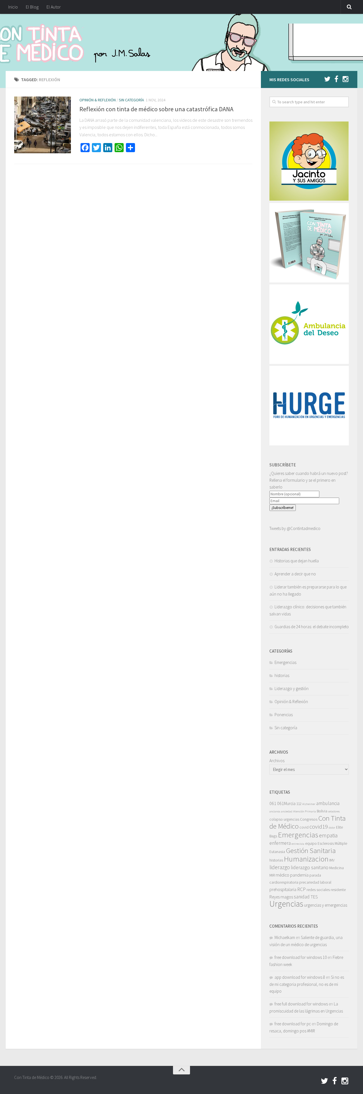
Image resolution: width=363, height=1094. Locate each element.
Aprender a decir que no (295, 574)
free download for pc (293, 1023)
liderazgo (279, 867)
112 (298, 803)
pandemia (299, 875)
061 (272, 803)
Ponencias (284, 714)
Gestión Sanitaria (311, 850)
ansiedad (286, 811)
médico (282, 875)
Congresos (308, 819)
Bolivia (322, 811)
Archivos (276, 760)
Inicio (13, 7)
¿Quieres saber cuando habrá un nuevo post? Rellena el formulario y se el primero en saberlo (308, 480)
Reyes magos (281, 897)
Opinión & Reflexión (97, 99)
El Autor (54, 7)
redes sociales (318, 889)
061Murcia (286, 803)
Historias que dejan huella (297, 560)
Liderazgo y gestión (292, 688)
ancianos (274, 811)
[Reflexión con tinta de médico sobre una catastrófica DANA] (42, 125)
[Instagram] (345, 79)
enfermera (280, 843)
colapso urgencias (284, 819)
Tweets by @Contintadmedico (294, 528)
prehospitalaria (282, 889)
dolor (332, 827)
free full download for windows (301, 1004)
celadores (334, 811)
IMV (332, 860)
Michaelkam (285, 937)
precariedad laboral (315, 882)
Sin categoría (131, 99)
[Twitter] (327, 79)
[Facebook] (336, 79)
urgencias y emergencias (325, 905)
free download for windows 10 (301, 957)
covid (304, 827)
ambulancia (327, 803)
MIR (272, 875)
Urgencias (286, 903)
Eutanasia (277, 851)
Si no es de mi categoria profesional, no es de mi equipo (306, 984)
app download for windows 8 (300, 977)
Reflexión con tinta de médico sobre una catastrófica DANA (156, 109)
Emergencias (285, 662)
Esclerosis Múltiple (332, 843)
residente (338, 889)
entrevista (298, 844)
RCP (301, 889)
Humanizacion (306, 859)
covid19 (318, 826)
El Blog (32, 7)
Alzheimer (308, 804)
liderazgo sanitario (309, 867)
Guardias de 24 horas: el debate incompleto (312, 626)
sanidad (302, 897)
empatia (328, 835)
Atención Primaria (304, 811)
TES (314, 897)
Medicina (336, 867)
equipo (311, 843)
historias (282, 675)
